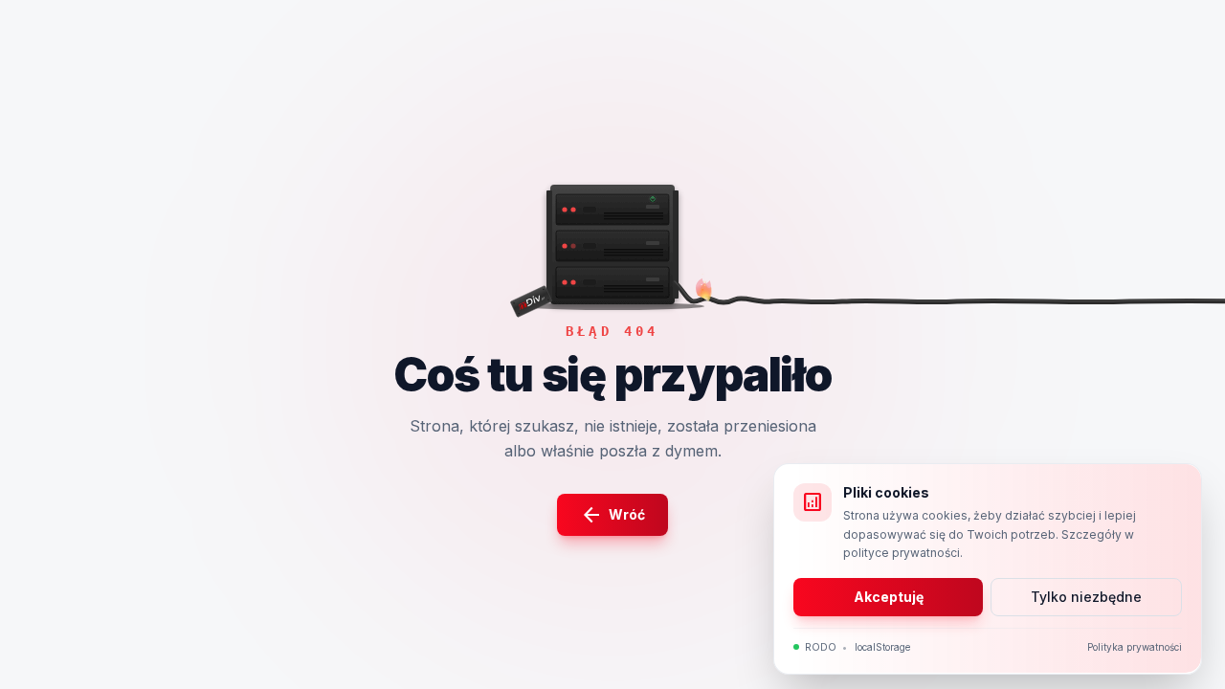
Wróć (612, 514)
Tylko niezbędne (1086, 596)
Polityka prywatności (1134, 646)
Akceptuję (889, 596)
